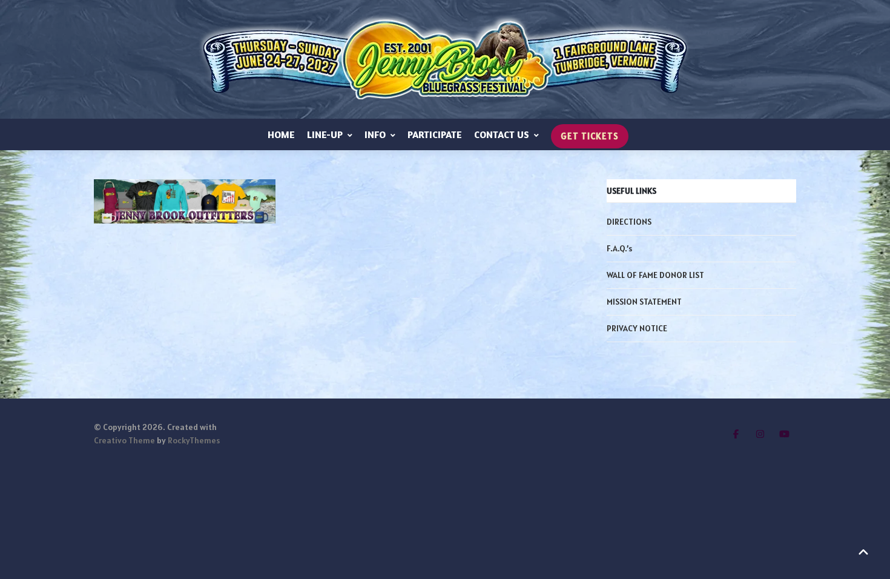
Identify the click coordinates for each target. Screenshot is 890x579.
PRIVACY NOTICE (637, 328)
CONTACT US (501, 134)
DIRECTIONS (629, 221)
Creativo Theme (124, 440)
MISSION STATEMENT (644, 301)
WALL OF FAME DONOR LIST (655, 275)
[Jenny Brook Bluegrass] (445, 59)
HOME (281, 134)
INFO (375, 134)
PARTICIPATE (434, 134)
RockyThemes (194, 440)
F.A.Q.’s (619, 248)
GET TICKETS (590, 136)
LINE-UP (325, 134)
